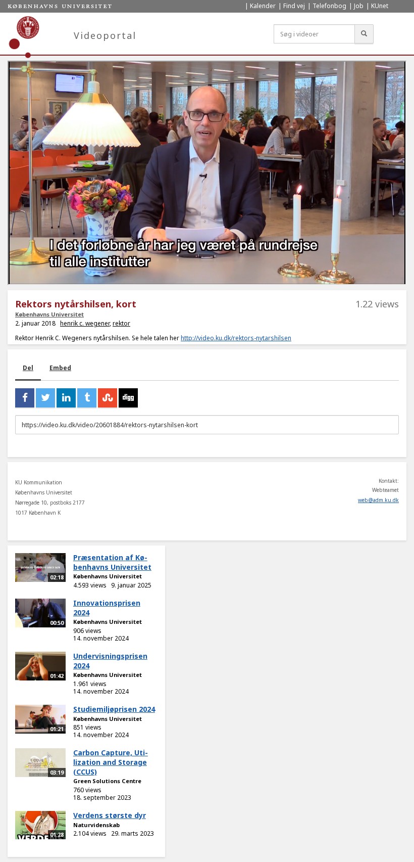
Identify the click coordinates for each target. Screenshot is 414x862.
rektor (121, 323)
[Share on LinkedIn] (66, 397)
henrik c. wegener (85, 323)
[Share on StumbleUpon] (107, 397)
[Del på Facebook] (24, 397)
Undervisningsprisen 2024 (110, 660)
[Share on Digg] (128, 397)
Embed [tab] (60, 368)
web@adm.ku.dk (378, 500)
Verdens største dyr (109, 815)
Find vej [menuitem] (294, 6)
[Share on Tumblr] (86, 397)
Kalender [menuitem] (263, 6)
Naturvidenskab (96, 825)
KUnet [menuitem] (379, 6)
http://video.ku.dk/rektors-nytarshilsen (236, 338)
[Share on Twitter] (45, 397)
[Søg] (364, 33)
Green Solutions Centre (107, 781)
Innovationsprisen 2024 (106, 607)
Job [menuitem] (359, 6)
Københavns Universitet (49, 314)
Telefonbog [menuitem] (329, 6)
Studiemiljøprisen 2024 (114, 709)
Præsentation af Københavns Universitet (112, 562)
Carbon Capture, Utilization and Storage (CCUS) (110, 762)
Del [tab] (28, 368)
